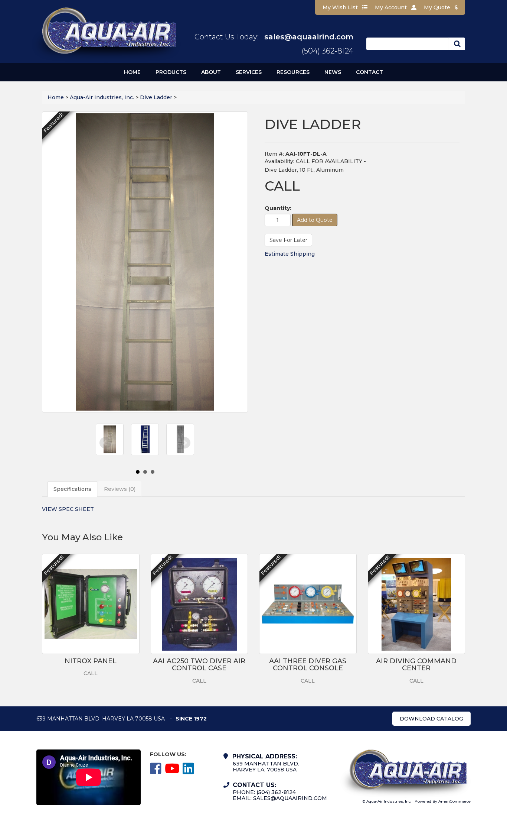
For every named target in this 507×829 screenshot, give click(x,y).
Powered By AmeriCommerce (443, 801)
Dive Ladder (156, 97)
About (211, 72)
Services (249, 72)
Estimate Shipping (290, 253)
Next (184, 443)
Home (132, 72)
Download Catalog (431, 718)
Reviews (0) (119, 489)
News (332, 72)
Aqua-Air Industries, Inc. (102, 97)
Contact (369, 72)
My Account (391, 7)
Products (171, 72)
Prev (105, 443)
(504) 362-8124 (327, 50)
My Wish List (341, 7)
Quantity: (278, 208)
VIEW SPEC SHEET (68, 509)
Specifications (72, 489)
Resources (293, 72)
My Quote (438, 7)
